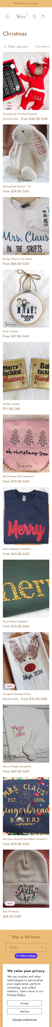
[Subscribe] (42, 947)
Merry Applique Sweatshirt (17, 549)
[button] (7, 16)
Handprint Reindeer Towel (16, 694)
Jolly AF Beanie (11, 911)
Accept (25, 1003)
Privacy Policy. (16, 995)
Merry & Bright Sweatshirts (17, 766)
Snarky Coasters (11, 404)
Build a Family (10, 331)
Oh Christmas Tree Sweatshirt (18, 476)
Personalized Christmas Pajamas (20, 113)
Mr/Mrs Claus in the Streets (17, 259)
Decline (24, 1011)
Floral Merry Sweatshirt (15, 621)
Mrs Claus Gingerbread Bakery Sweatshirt (25, 839)
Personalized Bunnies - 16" (17, 186)
